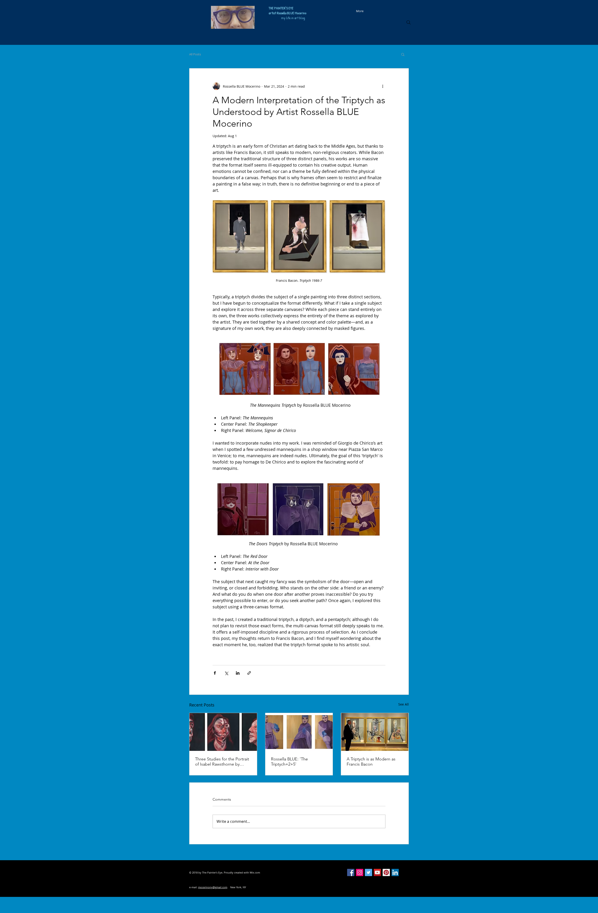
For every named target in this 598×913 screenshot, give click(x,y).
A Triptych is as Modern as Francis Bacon (371, 761)
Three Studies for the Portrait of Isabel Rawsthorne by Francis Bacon (222, 761)
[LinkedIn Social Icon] (395, 872)
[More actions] (382, 86)
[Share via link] (249, 673)
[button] (403, 54)
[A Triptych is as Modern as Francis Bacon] (375, 732)
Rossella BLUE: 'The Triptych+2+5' (289, 761)
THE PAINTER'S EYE (281, 8)
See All (403, 704)
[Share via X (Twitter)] (226, 673)
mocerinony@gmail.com (212, 887)
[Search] (408, 22)
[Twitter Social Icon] (368, 872)
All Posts (195, 54)
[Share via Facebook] (215, 673)
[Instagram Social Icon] (359, 872)
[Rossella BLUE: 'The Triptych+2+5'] (299, 732)
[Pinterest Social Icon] (386, 872)
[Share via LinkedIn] (237, 673)
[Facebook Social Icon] (350, 872)
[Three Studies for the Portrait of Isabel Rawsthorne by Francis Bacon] (223, 732)
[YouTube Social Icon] (377, 872)
